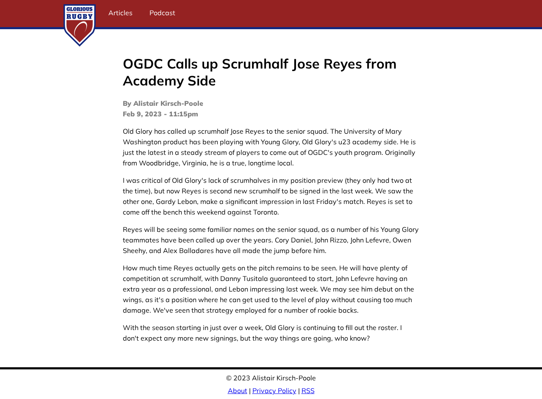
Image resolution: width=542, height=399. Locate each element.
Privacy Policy (274, 390)
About (237, 390)
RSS (308, 390)
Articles (120, 12)
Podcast (162, 12)
